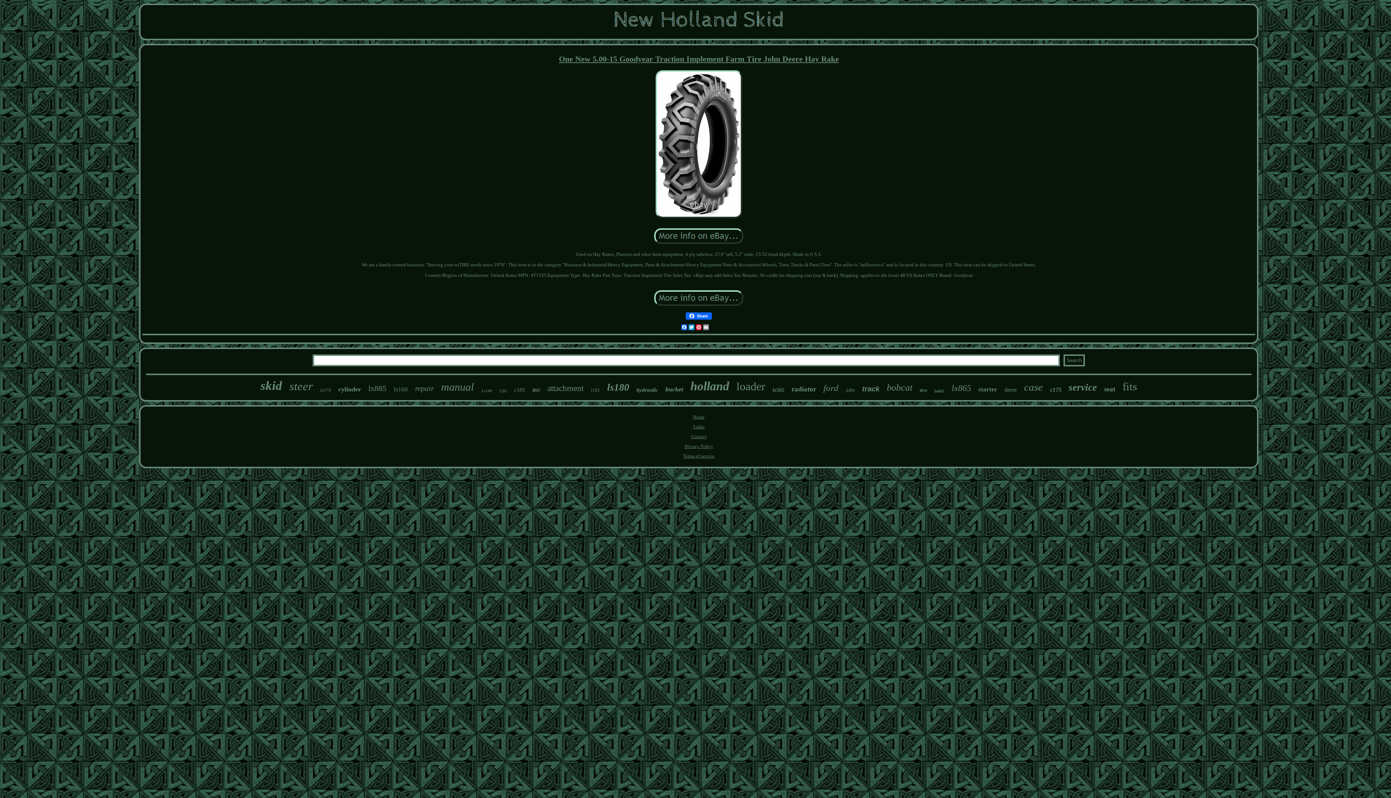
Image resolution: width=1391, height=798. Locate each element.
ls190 (486, 391)
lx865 (961, 388)
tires (923, 390)
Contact (699, 436)
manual (457, 387)
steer (301, 386)
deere (1010, 390)
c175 (1055, 390)
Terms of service (699, 456)
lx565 (778, 390)
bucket (674, 389)
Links (699, 426)
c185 (519, 390)
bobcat (899, 387)
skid (271, 386)
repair (424, 388)
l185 (595, 390)
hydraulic (647, 390)
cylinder (349, 389)
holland (709, 386)
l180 (503, 391)
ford (831, 388)
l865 (536, 390)
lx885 (377, 388)
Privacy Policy (699, 446)
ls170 (325, 390)
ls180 (618, 387)
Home (699, 417)
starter (987, 389)
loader (750, 386)
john (850, 390)
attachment (565, 388)
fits (1130, 386)
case (1033, 387)
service (1083, 387)
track (871, 389)
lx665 (939, 391)
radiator (803, 389)
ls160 (401, 389)
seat (1109, 389)
